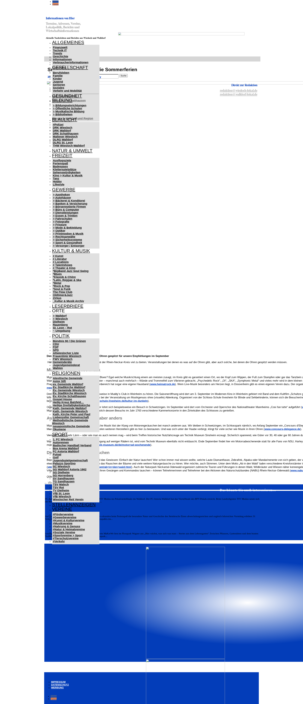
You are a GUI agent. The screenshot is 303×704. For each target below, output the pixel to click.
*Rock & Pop (61, 286)
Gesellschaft (70, 67)
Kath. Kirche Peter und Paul (71, 414)
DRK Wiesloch (62, 127)
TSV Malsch (61, 484)
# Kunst (58, 256)
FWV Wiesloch (62, 359)
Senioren (59, 84)
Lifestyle (58, 184)
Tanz (56, 178)
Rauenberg (60, 324)
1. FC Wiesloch (63, 439)
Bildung (62, 100)
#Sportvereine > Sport (68, 535)
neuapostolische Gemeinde (71, 426)
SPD (56, 350)
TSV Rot (58, 487)
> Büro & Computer (66, 209)
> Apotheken (61, 194)
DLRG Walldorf (63, 139)
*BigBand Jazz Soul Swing (71, 271)
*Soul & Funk (62, 289)
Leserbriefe (67, 306)
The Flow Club (62, 292)
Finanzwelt (60, 47)
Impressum (58, 682)
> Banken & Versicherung (70, 203)
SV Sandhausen (63, 478)
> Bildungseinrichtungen (69, 105)
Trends (57, 53)
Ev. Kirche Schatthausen (69, 396)
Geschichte (60, 56)
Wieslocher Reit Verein (68, 499)
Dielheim (59, 321)
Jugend (58, 81)
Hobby (57, 181)
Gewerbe (63, 189)
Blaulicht (64, 119)
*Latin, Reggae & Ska (67, 280)
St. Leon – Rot (62, 327)
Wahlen (58, 368)
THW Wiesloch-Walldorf (69, 145)
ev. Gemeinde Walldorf (68, 384)
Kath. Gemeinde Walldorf (69, 408)
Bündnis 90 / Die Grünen (69, 341)
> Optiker (59, 230)
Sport (60, 434)
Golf (56, 457)
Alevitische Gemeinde (67, 378)
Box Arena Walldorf (66, 448)
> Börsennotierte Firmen (69, 206)
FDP (56, 347)
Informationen (62, 59)
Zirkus (57, 298)
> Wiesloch (60, 318)
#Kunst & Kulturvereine (68, 520)
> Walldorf (60, 315)
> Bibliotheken (62, 114)
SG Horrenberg (63, 475)
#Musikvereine (62, 523)
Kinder (57, 78)
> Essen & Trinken (65, 215)
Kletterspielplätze (64, 169)
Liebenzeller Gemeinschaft (71, 417)
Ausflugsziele (62, 160)
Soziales (58, 87)
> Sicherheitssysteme (67, 239)
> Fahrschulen (62, 218)
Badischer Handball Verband (72, 445)
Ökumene (59, 429)
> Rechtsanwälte (64, 236)
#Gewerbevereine (64, 517)
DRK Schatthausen (65, 133)
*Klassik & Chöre (64, 277)
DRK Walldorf (62, 130)
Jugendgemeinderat (66, 365)
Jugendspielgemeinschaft (70, 460)
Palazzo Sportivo (64, 463)
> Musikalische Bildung (68, 111)
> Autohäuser (62, 197)
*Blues (57, 274)
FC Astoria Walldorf (66, 451)
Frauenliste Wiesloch (67, 356)
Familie (58, 75)
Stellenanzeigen (74, 504)
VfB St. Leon (61, 493)
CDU (56, 344)
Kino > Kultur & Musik (68, 175)
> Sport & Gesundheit (67, 242)
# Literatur (60, 259)
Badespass (60, 166)
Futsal (57, 454)
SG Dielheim (61, 472)
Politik (61, 335)
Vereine (62, 509)
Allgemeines (68, 42)
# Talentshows (62, 265)
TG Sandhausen (63, 481)
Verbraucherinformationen (70, 62)
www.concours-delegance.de (282, 429)
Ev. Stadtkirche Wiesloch (69, 393)
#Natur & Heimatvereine (69, 529)
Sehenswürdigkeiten (66, 172)
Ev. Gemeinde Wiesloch (69, 390)
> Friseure (60, 224)
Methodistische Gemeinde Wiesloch (70, 422)
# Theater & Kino (64, 268)
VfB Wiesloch (62, 496)
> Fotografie (61, 221)
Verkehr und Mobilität (67, 90)
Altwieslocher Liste (66, 353)
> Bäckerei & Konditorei (69, 200)
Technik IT (60, 50)
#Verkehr (59, 541)
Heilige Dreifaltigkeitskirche (71, 405)
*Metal (57, 283)
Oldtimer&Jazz (63, 295)
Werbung (57, 687)
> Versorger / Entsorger (68, 245)
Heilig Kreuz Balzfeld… (68, 402)
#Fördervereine (63, 514)
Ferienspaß (60, 163)
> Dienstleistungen (65, 212)
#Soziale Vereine (64, 532)
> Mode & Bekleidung (67, 227)
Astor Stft (59, 381)
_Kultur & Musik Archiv (68, 301)
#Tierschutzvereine (66, 538)
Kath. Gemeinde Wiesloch (70, 411)
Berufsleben (61, 72)
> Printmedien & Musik (68, 233)
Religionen (66, 373)
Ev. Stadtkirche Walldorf (69, 387)
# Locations (61, 262)
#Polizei (58, 124)
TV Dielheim (61, 490)
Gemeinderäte (62, 362)
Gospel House (62, 399)
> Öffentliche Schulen (67, 108)
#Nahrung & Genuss (66, 526)
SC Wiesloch (61, 466)
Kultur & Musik (71, 250)
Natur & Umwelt (72, 150)
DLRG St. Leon (63, 142)
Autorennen (61, 442)
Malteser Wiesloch (65, 136)
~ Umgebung (61, 330)
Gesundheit (67, 95)
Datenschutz (60, 684)
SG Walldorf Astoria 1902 (69, 469)
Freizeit (62, 155)
